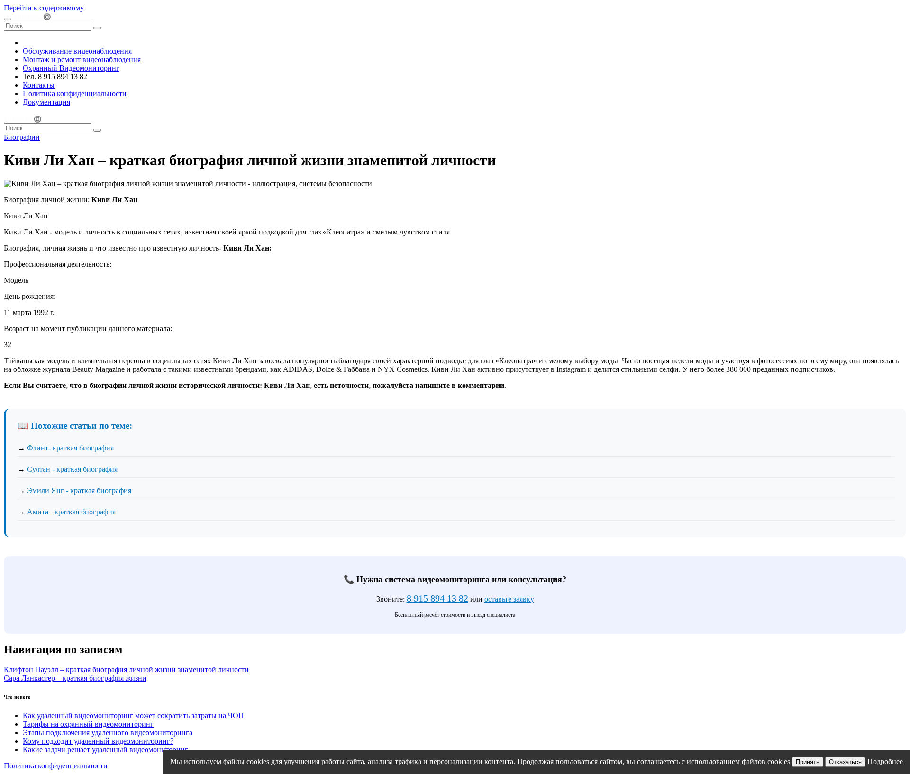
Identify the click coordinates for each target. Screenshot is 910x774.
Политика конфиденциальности (75, 94)
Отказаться (845, 761)
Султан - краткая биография (72, 469)
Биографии (22, 137)
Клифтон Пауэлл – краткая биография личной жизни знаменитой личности (126, 670)
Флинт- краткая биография (70, 448)
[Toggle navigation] (7, 19)
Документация (46, 102)
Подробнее (885, 761)
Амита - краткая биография (71, 512)
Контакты (39, 85)
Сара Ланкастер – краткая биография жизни (75, 678)
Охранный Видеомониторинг (71, 68)
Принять (807, 761)
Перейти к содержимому (44, 8)
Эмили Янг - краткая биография (79, 490)
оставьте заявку (509, 599)
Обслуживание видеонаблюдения (77, 51)
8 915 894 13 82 (437, 598)
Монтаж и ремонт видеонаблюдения (82, 59)
